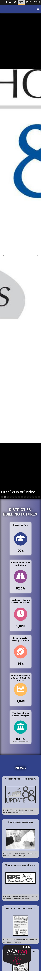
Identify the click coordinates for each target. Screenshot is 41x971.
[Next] (37, 256)
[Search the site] (15, 2)
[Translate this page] (10, 2)
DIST (21, 2)
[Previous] (3, 256)
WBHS (37, 2)
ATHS (28, 2)
